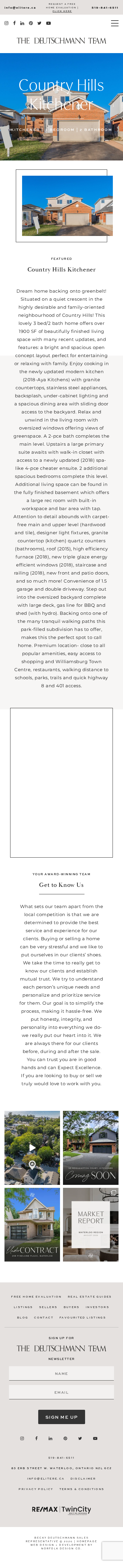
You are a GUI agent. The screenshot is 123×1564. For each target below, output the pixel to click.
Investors (97, 1307)
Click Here (62, 11)
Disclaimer (83, 1478)
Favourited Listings (82, 1317)
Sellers (48, 1307)
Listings (23, 1307)
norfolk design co (61, 1548)
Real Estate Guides (90, 1297)
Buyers (72, 1307)
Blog (22, 1317)
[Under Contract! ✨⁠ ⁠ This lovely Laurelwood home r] (32, 1225)
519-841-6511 (105, 7)
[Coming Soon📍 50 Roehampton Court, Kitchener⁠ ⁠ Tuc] (91, 1148)
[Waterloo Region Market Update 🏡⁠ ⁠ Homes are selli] (91, 1225)
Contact (43, 1317)
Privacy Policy (36, 1489)
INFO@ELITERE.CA (20, 7)
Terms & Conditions (81, 1489)
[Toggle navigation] (115, 23)
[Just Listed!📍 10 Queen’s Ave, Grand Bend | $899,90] (32, 1148)
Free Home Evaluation (36, 1297)
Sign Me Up (61, 1417)
